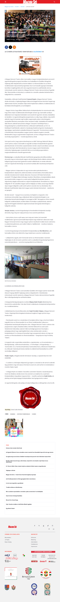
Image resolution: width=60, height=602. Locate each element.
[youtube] (43, 525)
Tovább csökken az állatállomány (14, 487)
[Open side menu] (5, 1)
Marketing (33, 539)
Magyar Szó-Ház (34, 556)
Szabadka (12, 414)
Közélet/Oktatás (11, 26)
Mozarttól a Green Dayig (12, 500)
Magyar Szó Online (9, 6)
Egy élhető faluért (10, 508)
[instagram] (52, 525)
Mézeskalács (8, 537)
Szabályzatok (34, 544)
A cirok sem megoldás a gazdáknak (14, 483)
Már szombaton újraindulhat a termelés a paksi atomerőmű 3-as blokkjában (24, 491)
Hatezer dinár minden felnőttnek (14, 448)
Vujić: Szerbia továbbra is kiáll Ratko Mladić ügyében (19, 504)
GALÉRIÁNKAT (38, 51)
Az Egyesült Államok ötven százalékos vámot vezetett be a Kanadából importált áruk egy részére (29, 452)
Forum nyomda (43, 556)
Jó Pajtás (7, 539)
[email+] (53, 529)
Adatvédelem (34, 542)
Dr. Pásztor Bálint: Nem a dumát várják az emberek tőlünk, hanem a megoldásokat (26, 466)
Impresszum (34, 546)
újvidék (34, 414)
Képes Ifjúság (8, 542)
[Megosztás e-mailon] (14, 47)
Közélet (17, 6)
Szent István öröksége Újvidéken (14, 495)
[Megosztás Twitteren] (10, 47)
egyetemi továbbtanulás (23, 414)
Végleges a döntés (10, 470)
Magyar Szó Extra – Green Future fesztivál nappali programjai (21, 474)
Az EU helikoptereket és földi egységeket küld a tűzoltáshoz (21, 479)
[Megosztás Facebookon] (6, 47)
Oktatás (22, 6)
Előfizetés (33, 537)
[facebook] (34, 525)
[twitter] (39, 525)
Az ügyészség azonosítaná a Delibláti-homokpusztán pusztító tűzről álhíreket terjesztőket (28, 456)
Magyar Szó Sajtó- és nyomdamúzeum (52, 557)
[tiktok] (48, 525)
